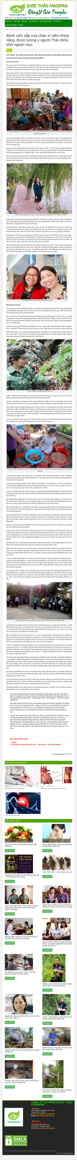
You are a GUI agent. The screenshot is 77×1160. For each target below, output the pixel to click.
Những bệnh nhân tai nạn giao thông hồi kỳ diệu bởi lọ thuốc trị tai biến (21, 937)
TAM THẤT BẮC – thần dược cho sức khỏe (59, 872)
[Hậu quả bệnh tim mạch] (23, 803)
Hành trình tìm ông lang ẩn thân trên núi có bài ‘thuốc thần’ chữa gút (59, 1048)
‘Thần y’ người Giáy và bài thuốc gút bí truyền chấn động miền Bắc (58, 1018)
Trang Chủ (9, 21)
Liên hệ (20, 25)
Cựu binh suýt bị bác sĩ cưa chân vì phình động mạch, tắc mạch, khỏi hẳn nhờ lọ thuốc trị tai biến (21, 907)
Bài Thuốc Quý (33, 21)
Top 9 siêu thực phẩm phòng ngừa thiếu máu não (21, 845)
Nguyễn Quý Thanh (46, 21)
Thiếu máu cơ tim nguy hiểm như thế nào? (53, 788)
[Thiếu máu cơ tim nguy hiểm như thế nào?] (58, 776)
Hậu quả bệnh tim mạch (13, 815)
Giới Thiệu (17, 21)
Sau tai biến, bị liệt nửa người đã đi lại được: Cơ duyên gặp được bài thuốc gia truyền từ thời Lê (58, 944)
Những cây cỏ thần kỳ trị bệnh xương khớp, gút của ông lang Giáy (57, 985)
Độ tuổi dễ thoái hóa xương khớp (14, 788)
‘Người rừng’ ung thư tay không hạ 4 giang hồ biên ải (22, 1051)
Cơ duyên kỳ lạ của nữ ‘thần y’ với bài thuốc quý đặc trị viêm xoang (20, 973)
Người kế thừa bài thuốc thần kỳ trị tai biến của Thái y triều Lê (22, 1017)
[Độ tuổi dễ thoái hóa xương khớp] (22, 776)
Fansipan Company (68, 1153)
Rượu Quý (24, 21)
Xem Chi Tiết (10, 850)
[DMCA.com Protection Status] (16, 1140)
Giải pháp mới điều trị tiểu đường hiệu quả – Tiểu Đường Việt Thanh (22, 876)
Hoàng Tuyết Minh (11, 25)
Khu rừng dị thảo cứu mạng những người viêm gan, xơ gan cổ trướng (59, 1091)
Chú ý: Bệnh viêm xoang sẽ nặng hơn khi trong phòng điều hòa (59, 845)
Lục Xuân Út (57, 21)
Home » (8, 29)
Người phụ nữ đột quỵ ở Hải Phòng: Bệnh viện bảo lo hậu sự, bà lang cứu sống (59, 906)
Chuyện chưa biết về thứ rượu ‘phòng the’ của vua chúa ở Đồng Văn (22, 1081)
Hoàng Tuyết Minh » (16, 29)
